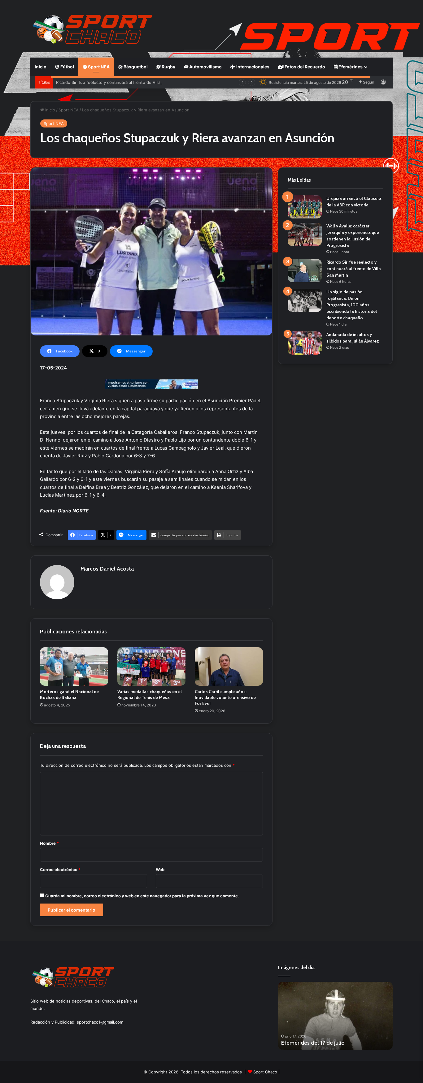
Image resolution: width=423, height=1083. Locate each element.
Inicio (40, 66)
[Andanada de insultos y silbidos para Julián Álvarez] (305, 343)
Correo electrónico (60, 869)
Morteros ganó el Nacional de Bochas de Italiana (69, 694)
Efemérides (350, 66)
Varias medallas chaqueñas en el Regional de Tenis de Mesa (149, 694)
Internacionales (252, 66)
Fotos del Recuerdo (304, 66)
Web (160, 869)
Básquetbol (135, 66)
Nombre (49, 843)
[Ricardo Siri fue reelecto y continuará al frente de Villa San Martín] (305, 270)
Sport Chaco (265, 1071)
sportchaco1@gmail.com (100, 1022)
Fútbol (66, 66)
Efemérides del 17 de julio (313, 1042)
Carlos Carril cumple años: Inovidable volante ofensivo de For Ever (225, 697)
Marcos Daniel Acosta (107, 568)
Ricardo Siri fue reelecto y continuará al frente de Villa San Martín (119, 82)
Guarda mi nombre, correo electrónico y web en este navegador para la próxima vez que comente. (142, 895)
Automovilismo (205, 66)
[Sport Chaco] (92, 29)
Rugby (168, 66)
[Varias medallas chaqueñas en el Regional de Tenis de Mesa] (151, 666)
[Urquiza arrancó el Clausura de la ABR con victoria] (305, 206)
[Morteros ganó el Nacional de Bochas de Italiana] (74, 666)
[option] (335, 1016)
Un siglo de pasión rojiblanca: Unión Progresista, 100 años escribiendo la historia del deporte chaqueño (351, 305)
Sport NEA (98, 66)
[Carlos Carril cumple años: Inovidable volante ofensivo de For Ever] (229, 666)
